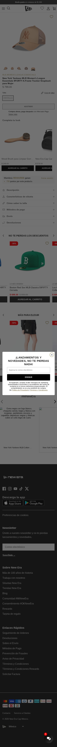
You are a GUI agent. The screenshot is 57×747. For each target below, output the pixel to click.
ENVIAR (28, 377)
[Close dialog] (52, 355)
